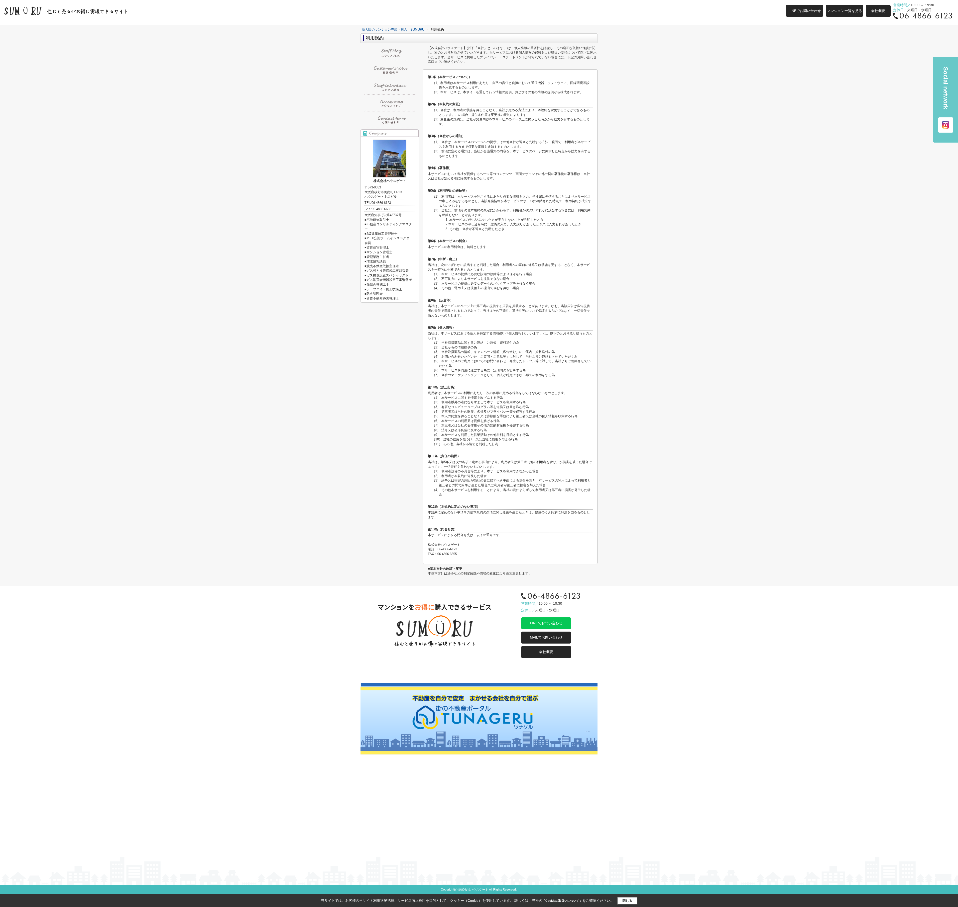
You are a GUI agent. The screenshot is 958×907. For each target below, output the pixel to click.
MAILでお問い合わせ (546, 637)
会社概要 (878, 11)
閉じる (627, 901)
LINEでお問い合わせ (805, 11)
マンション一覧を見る (844, 11)
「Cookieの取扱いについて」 (562, 901)
